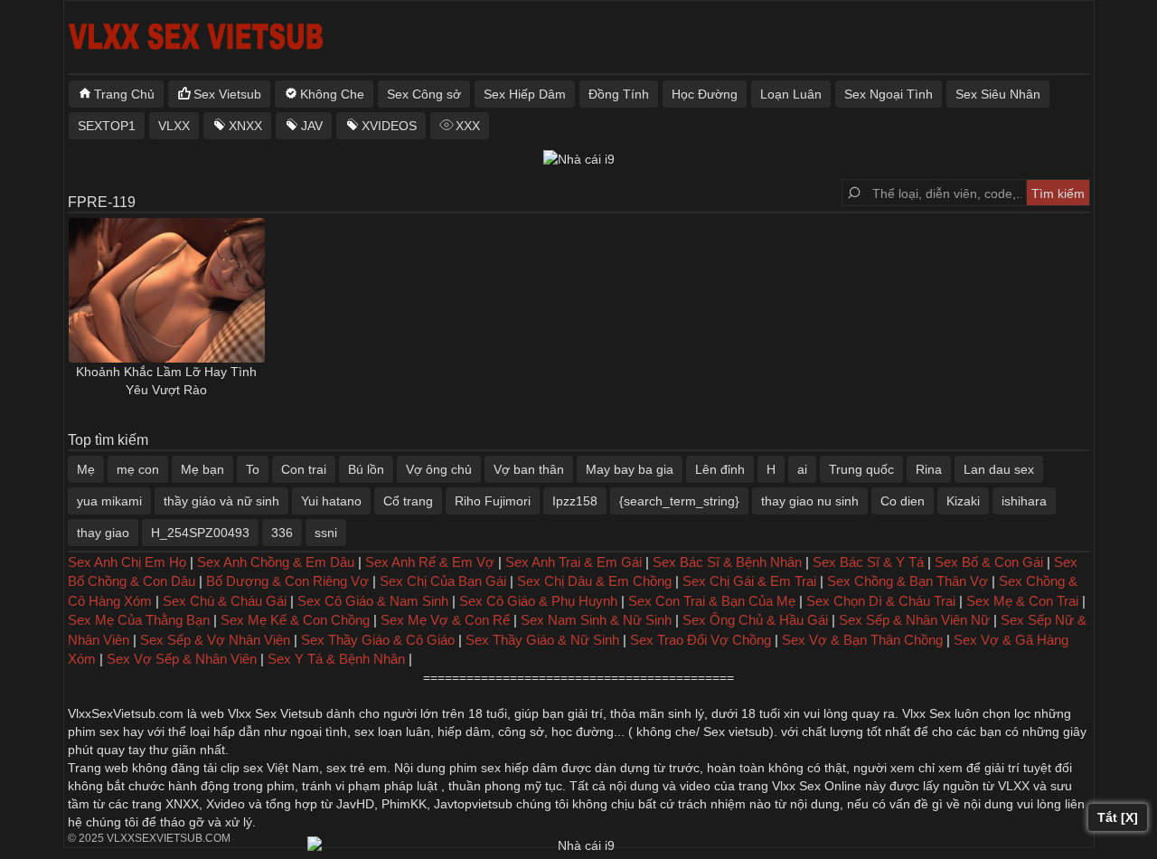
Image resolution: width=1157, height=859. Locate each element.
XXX (468, 125)
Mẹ (86, 469)
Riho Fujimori (493, 501)
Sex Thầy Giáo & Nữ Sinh (542, 639)
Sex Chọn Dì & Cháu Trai (880, 601)
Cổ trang (408, 501)
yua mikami (109, 501)
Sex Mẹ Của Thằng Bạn (139, 620)
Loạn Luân (791, 94)
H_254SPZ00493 (200, 532)
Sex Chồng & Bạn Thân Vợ (907, 581)
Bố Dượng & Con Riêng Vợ (287, 581)
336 (282, 532)
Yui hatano (331, 501)
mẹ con (138, 469)
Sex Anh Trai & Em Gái (573, 562)
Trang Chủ (124, 94)
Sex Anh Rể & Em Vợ (429, 562)
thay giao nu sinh (810, 501)
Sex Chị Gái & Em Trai (749, 581)
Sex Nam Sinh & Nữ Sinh (596, 620)
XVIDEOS (389, 125)
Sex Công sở (424, 94)
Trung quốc (861, 469)
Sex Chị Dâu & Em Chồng (594, 581)
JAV (312, 125)
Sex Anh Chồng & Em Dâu (275, 562)
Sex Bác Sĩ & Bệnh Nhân (727, 562)
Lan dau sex (999, 469)
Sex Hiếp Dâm (525, 94)
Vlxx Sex (926, 713)
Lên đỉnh (720, 469)
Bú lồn (366, 469)
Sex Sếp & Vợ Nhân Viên (215, 639)
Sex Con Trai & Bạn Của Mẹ (711, 601)
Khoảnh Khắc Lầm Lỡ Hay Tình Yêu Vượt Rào (166, 380)
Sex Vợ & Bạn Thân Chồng (862, 639)
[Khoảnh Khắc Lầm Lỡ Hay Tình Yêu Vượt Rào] (167, 290)
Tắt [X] (1117, 817)
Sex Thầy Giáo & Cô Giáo (378, 639)
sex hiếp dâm (519, 767)
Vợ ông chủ (439, 469)
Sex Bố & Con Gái (989, 562)
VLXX (174, 125)
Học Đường (705, 94)
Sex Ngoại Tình (888, 94)
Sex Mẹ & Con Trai (1022, 601)
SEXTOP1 (107, 125)
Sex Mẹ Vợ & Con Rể (445, 620)
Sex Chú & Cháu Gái (225, 601)
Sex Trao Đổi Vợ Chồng (700, 639)
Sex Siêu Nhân (997, 94)
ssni (326, 532)
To (252, 469)
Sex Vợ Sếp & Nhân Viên (182, 658)
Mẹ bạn (202, 469)
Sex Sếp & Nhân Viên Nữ (914, 620)
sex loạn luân (392, 731)
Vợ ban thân (529, 469)
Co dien (902, 501)
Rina (929, 469)
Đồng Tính (618, 94)
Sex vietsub (734, 731)
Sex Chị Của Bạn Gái (443, 581)
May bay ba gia (629, 469)
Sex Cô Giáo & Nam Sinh (372, 601)
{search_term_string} (679, 501)
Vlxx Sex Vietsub (275, 713)
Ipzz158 (574, 501)
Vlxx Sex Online (816, 786)
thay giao (103, 532)
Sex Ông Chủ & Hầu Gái (755, 620)
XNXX (245, 125)
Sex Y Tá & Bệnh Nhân (336, 658)
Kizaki (963, 501)
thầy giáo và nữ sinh (221, 501)
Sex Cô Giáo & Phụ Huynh (538, 601)
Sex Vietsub (227, 94)
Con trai (303, 469)
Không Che (332, 94)
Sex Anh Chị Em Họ (127, 562)
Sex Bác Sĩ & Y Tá (868, 562)
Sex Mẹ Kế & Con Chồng (295, 620)
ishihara (1024, 501)
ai (802, 469)
